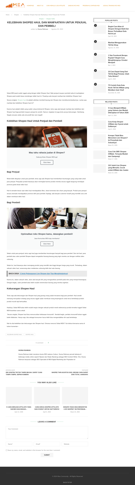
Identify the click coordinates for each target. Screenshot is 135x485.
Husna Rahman (43, 29)
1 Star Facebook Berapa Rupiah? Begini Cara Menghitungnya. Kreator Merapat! (118, 59)
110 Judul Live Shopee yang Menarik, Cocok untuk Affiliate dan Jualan (118, 167)
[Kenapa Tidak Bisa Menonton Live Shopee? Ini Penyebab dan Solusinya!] (75, 395)
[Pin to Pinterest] (56, 343)
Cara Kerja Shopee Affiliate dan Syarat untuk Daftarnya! (118, 124)
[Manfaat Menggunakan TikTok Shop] (99, 45)
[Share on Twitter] (54, 343)
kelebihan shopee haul (14, 334)
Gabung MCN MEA (74, 5)
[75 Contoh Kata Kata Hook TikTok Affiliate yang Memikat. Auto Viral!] (99, 88)
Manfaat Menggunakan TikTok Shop (117, 44)
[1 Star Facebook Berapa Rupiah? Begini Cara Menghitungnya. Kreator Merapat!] (99, 58)
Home (7, 15)
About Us (40, 5)
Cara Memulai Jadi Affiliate (55, 5)
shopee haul (30, 334)
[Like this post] (49, 343)
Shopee (16, 15)
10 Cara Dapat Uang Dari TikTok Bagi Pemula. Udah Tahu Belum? (118, 74)
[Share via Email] (58, 343)
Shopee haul (22, 100)
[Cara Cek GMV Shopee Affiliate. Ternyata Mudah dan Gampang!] (99, 154)
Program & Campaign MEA (91, 5)
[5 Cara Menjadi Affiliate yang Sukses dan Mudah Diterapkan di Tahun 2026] (19, 395)
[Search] (128, 5)
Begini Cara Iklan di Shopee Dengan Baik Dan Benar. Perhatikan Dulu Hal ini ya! (118, 30)
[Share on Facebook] (52, 343)
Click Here (47, 162)
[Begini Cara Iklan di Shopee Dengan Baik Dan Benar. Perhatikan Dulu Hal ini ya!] (99, 29)
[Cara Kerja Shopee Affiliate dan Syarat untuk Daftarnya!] (47, 395)
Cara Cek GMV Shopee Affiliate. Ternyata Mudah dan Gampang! (118, 154)
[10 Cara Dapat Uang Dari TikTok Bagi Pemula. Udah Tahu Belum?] (99, 74)
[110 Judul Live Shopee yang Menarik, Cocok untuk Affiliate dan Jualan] (99, 168)
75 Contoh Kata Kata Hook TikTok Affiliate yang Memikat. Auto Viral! (118, 87)
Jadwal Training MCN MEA (111, 5)
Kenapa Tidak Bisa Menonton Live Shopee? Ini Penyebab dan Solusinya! (118, 139)
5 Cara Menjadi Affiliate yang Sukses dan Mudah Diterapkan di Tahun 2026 (118, 110)
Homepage (30, 5)
